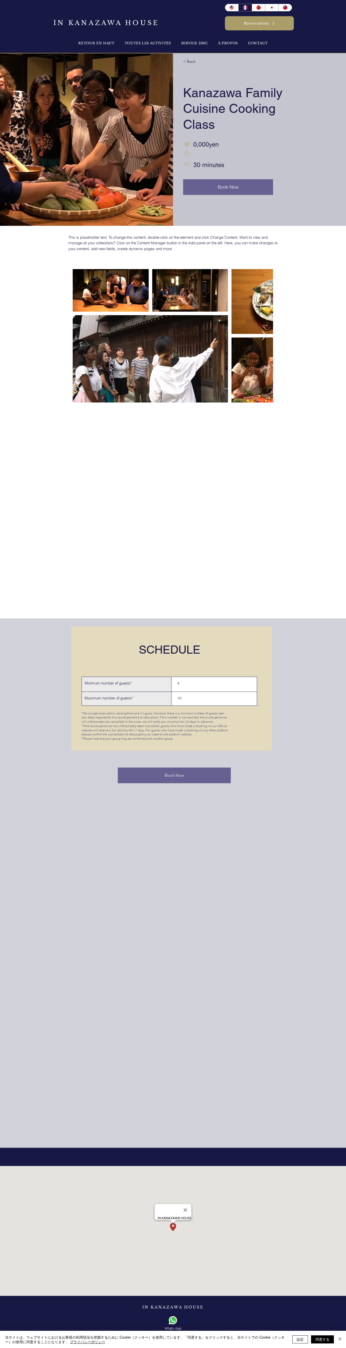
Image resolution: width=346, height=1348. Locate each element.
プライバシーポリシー (87, 1341)
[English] (231, 7)
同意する (322, 1339)
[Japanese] (271, 7)
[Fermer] (340, 1339)
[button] (228, 43)
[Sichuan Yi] (258, 7)
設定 (300, 1339)
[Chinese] (285, 7)
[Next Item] (264, 336)
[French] (245, 7)
